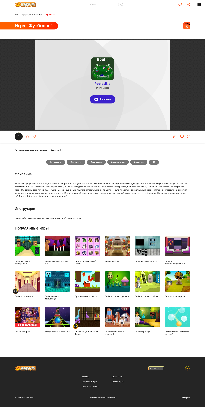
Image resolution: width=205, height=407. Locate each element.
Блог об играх (118, 382)
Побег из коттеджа (24, 293)
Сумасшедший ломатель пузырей (177, 332)
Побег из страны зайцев (146, 296)
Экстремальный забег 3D (57, 331)
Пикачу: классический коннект (85, 262)
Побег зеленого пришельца (52, 297)
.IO (154, 162)
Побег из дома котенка (146, 261)
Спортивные (96, 162)
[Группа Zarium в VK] (187, 368)
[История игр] (188, 5)
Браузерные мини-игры (32, 15)
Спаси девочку (112, 261)
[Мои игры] (180, 5)
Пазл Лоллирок (22, 331)
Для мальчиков (118, 162)
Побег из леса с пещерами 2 (22, 262)
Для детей (138, 162)
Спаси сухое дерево (175, 296)
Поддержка (185, 398)
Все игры (85, 377)
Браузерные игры (89, 382)
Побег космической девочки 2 (114, 332)
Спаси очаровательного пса (56, 262)
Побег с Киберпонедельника (175, 262)
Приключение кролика (86, 296)
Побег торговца (142, 331)
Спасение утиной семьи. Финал (87, 330)
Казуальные (76, 162)
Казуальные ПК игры (90, 387)
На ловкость (55, 162)
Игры (17, 15)
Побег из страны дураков (117, 296)
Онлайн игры (117, 377)
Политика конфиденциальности (102, 398)
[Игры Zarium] (25, 3)
